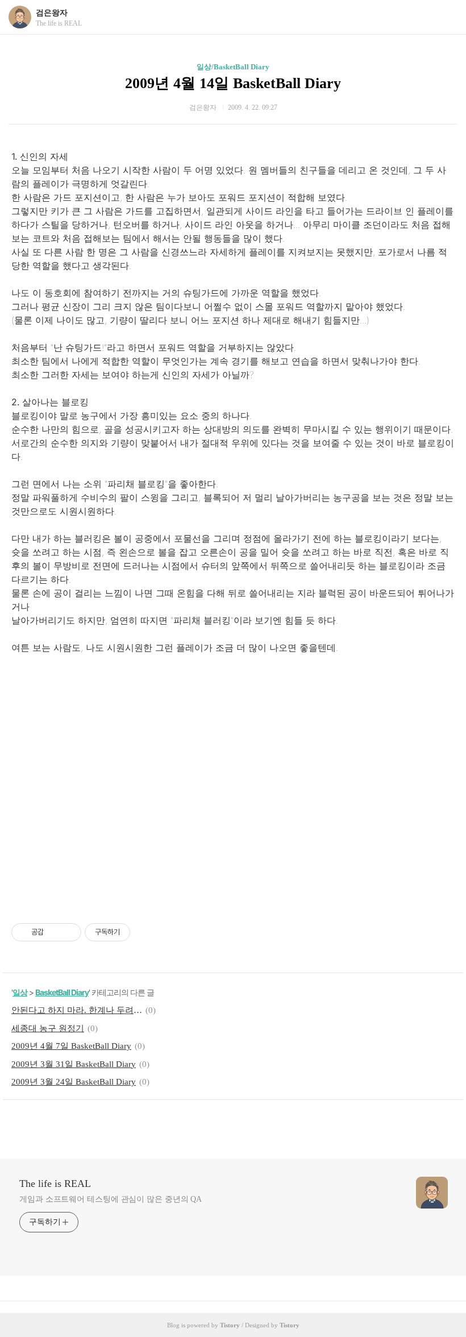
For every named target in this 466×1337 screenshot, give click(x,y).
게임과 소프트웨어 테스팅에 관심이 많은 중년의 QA (110, 1199)
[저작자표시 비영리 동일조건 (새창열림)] (145, 932)
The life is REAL (55, 1183)
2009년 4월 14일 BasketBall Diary (233, 83)
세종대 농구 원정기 (47, 1028)
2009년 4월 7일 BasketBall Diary (71, 1045)
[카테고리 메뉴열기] (446, 17)
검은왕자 (52, 13)
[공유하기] (54, 932)
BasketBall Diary (62, 992)
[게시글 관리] (68, 932)
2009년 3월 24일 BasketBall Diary (73, 1081)
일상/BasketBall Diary (233, 67)
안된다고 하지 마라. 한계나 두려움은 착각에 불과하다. (76, 1010)
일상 (20, 992)
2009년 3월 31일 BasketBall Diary (73, 1064)
